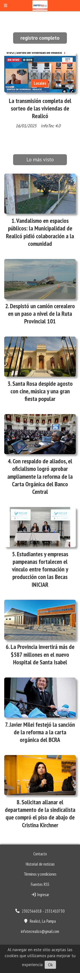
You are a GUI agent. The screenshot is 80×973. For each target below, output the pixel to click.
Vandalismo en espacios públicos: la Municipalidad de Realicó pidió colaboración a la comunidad (40, 232)
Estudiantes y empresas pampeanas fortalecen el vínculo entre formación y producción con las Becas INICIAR (40, 569)
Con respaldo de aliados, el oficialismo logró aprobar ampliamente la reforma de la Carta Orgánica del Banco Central (40, 476)
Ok (50, 964)
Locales (40, 83)
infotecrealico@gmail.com (40, 931)
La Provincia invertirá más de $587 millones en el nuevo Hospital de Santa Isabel (42, 654)
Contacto (40, 853)
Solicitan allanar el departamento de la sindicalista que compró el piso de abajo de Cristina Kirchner (40, 813)
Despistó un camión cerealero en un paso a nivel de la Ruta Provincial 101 (41, 313)
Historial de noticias (40, 864)
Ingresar (42, 894)
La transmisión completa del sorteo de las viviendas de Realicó (40, 108)
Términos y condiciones (40, 874)
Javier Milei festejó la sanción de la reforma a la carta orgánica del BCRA (42, 732)
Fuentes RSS (40, 884)
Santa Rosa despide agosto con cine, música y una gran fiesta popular (41, 391)
